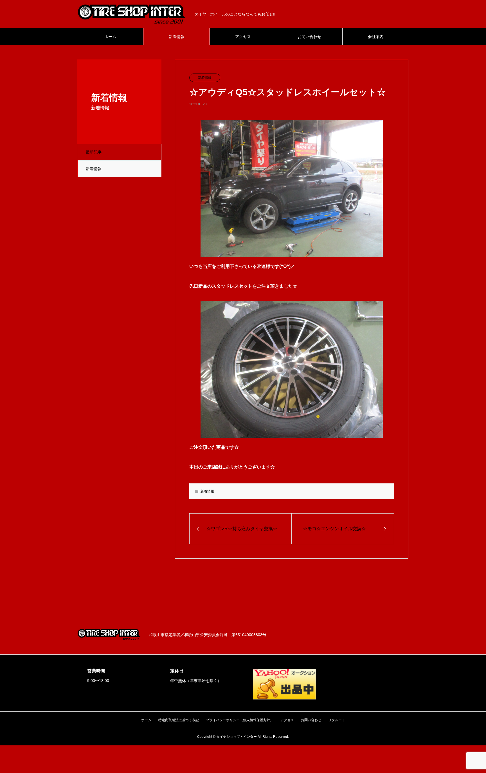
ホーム (110, 36)
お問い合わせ (309, 36)
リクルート (336, 720)
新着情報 (176, 36)
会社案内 (376, 36)
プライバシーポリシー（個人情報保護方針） (239, 720)
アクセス (243, 36)
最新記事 (94, 152)
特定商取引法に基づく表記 (178, 720)
